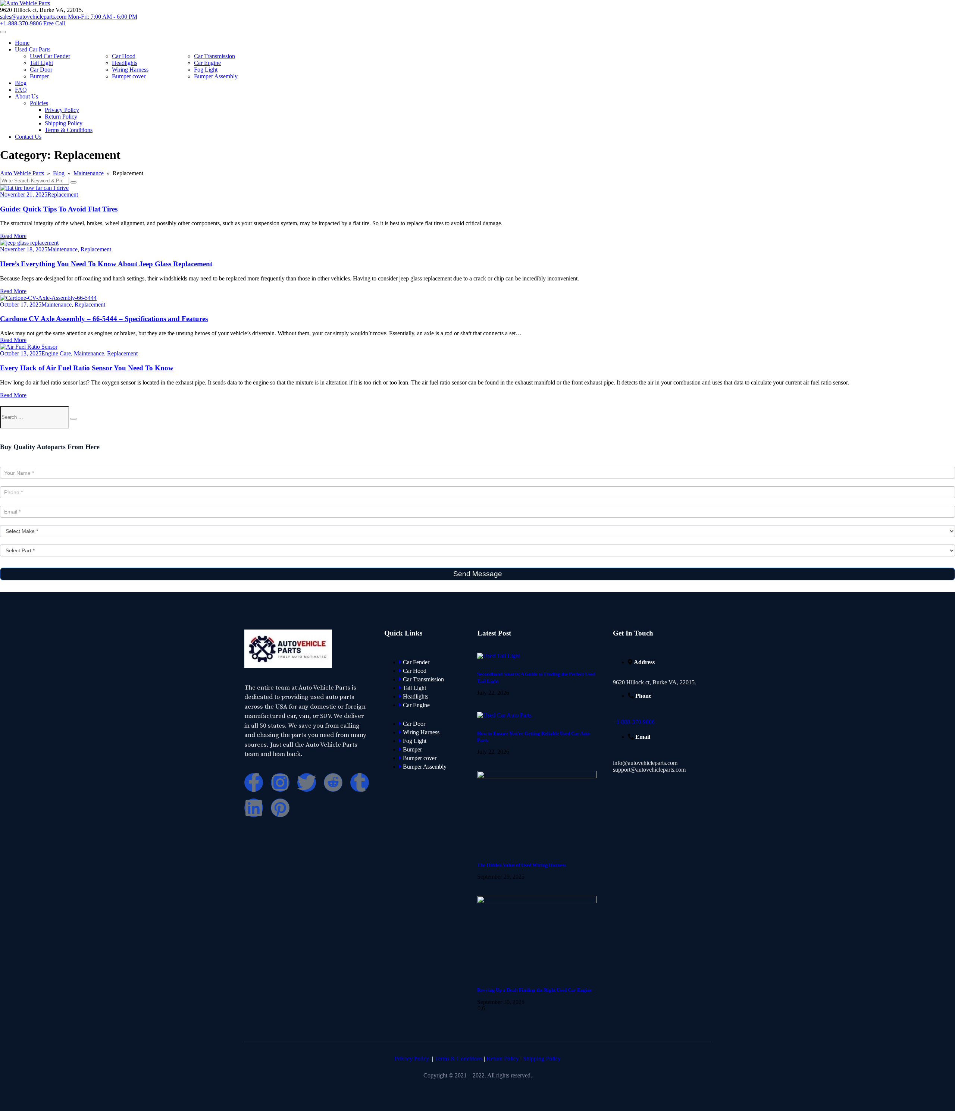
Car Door (41, 69)
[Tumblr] (359, 782)
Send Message (477, 574)
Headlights (124, 63)
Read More (13, 236)
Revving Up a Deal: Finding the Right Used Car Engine (534, 990)
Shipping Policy (63, 123)
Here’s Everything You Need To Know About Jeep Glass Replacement (106, 264)
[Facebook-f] (253, 782)
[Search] (73, 419)
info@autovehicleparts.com (645, 763)
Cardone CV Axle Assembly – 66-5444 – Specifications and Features (104, 319)
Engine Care (56, 353)
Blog (20, 83)
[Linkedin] (253, 807)
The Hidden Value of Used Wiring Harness (521, 865)
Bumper (39, 76)
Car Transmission (214, 56)
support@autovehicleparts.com (649, 769)
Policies (39, 103)
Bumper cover (128, 76)
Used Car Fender (50, 56)
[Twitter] (306, 782)
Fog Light (205, 69)
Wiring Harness (130, 69)
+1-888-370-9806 (634, 722)
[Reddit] (333, 782)
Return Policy (61, 116)
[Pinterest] (280, 807)
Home (22, 43)
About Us (26, 96)
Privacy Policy (62, 110)
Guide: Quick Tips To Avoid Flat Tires (59, 209)
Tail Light (41, 63)
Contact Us (28, 137)
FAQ (21, 90)
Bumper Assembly (216, 76)
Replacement (62, 194)
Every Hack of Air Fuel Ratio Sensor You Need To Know (86, 368)
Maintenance (62, 249)
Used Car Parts (32, 49)
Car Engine (207, 63)
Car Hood (123, 56)
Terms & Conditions (69, 130)
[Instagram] (280, 782)
